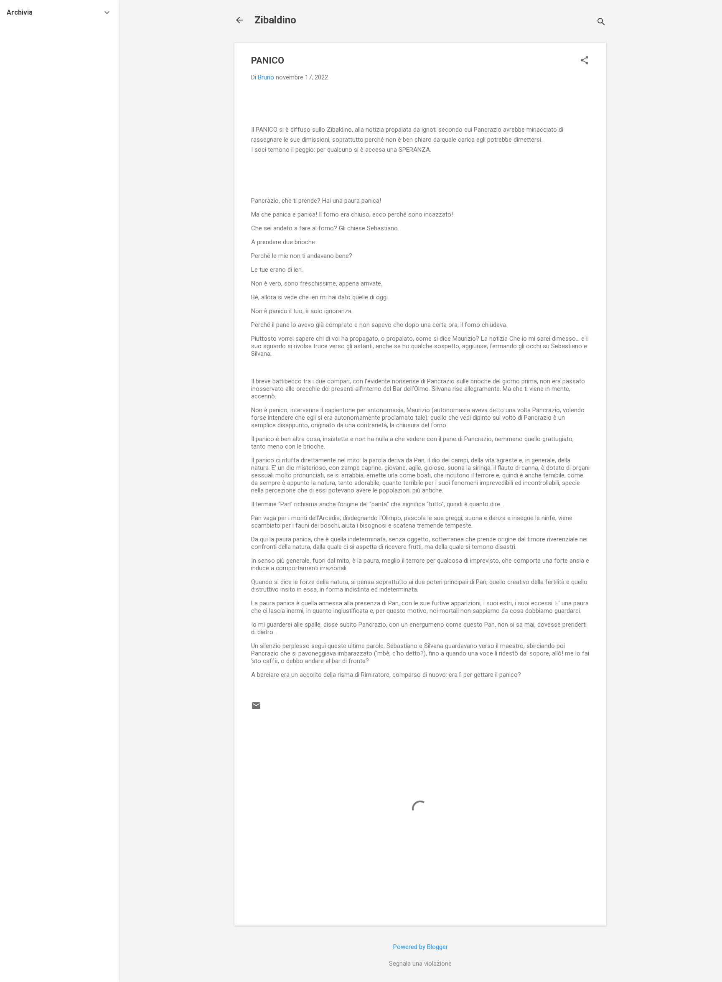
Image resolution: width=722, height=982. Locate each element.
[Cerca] (601, 23)
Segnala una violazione (420, 963)
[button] (585, 61)
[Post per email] (256, 708)
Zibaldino (275, 20)
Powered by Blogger (420, 947)
